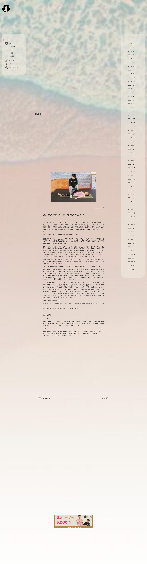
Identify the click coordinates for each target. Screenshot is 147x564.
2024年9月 (131, 130)
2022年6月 (131, 232)
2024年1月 (131, 160)
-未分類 (12, 56)
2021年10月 (131, 262)
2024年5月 (131, 145)
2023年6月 (131, 186)
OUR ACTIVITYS (14, 67)
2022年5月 (131, 235)
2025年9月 (131, 85)
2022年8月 (131, 224)
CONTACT (10, 13)
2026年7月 (131, 47)
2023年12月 (131, 164)
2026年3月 (131, 62)
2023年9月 (131, 175)
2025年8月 (131, 89)
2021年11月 (131, 258)
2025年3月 (131, 107)
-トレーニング (14, 50)
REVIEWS (12, 60)
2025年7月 (131, 92)
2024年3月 (131, 153)
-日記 (11, 53)
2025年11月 (131, 77)
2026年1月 (131, 70)
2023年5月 (131, 190)
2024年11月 (131, 122)
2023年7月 (131, 183)
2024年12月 (131, 119)
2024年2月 (131, 156)
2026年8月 (131, 43)
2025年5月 (131, 100)
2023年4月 (131, 194)
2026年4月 (131, 59)
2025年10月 (131, 81)
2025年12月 (131, 74)
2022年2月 (131, 247)
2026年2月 (131, 66)
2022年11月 (131, 213)
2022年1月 (131, 250)
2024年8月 (131, 134)
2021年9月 (131, 265)
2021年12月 (131, 254)
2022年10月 (131, 217)
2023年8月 (131, 179)
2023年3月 (131, 198)
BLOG (10, 43)
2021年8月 (131, 269)
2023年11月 (131, 168)
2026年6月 (131, 51)
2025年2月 (131, 111)
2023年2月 (131, 201)
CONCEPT (11, 6)
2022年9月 (131, 220)
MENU (10, 9)
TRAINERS (12, 63)
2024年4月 (131, 149)
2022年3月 (131, 243)
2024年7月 (131, 138)
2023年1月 (131, 205)
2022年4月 (131, 239)
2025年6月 (131, 96)
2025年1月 (131, 115)
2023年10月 (131, 171)
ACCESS (8, 15)
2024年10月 (131, 126)
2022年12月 (131, 209)
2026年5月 (131, 55)
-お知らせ (12, 47)
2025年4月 (131, 104)
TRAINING (12, 8)
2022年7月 (131, 228)
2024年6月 (131, 141)
